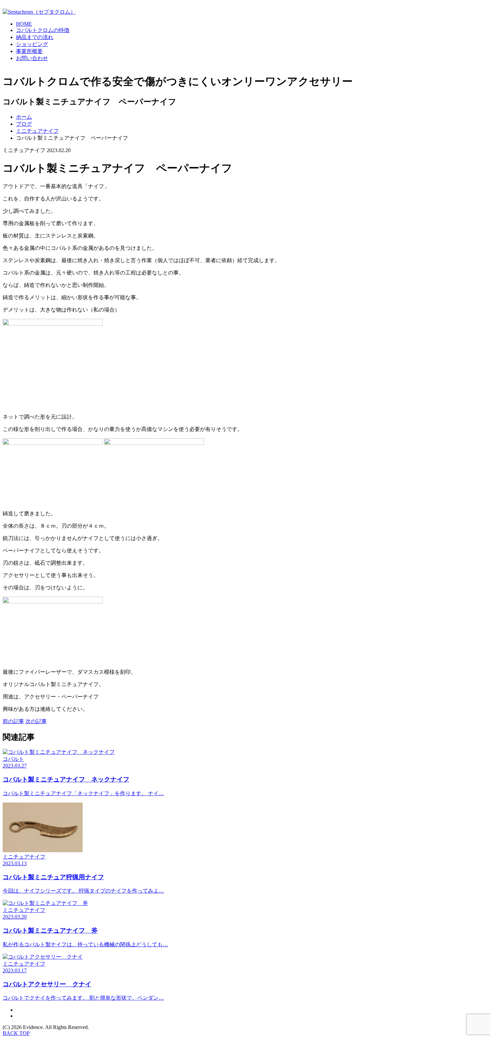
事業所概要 (29, 51)
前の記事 (13, 721)
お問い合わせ (32, 58)
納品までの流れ (34, 37)
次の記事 (36, 721)
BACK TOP (16, 1033)
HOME (24, 24)
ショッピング (32, 44)
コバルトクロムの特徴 (42, 30)
